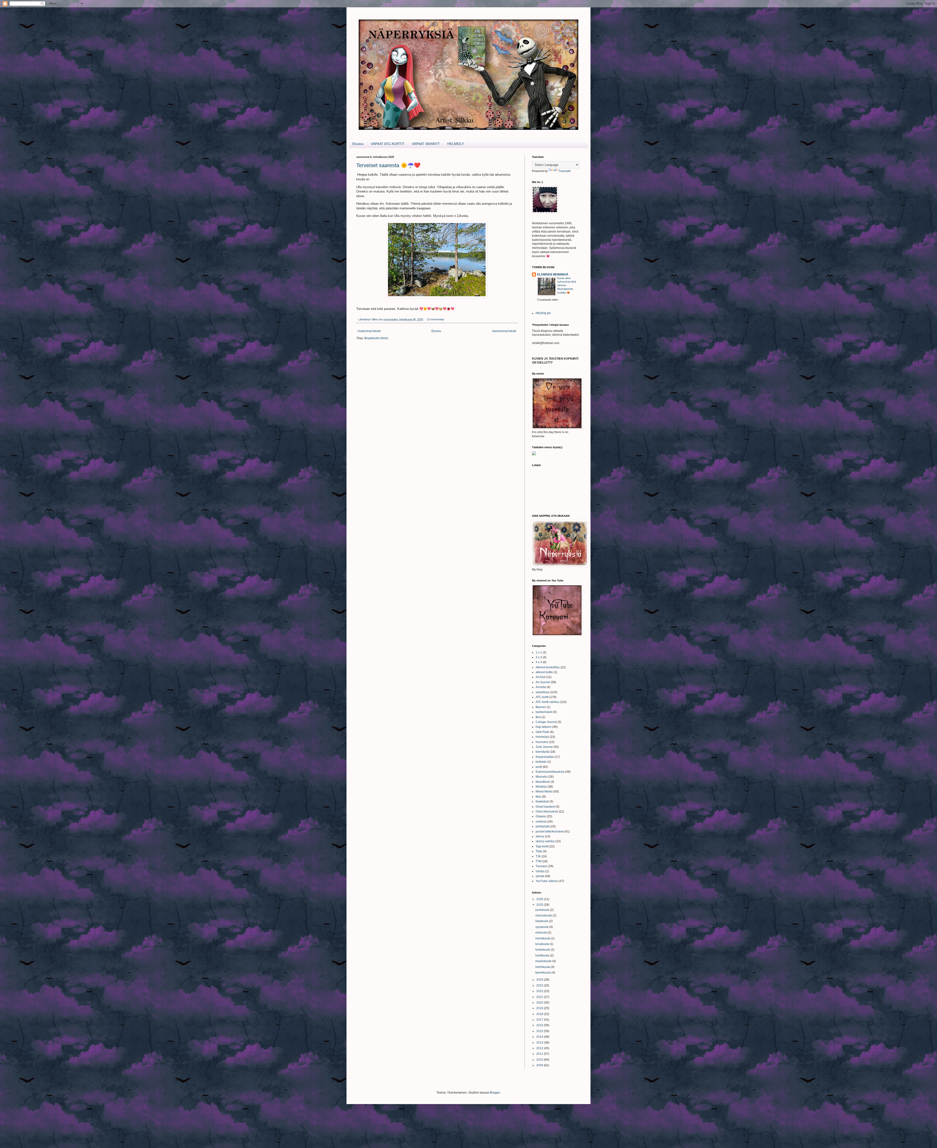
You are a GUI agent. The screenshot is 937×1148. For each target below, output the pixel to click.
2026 (540, 899)
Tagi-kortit (542, 846)
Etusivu (358, 144)
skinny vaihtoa (545, 841)
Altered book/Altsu (548, 667)
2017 (540, 1019)
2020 (540, 1002)
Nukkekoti (542, 801)
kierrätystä (542, 751)
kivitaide (541, 761)
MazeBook (543, 781)
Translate (564, 171)
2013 (540, 1042)
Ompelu (541, 816)
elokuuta (541, 932)
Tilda (539, 851)
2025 (540, 904)
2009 (540, 1065)
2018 (540, 1014)
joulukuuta (542, 910)
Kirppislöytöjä (545, 757)
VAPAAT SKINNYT (426, 144)
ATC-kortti (542, 697)
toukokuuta (543, 949)
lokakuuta (542, 921)
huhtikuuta (542, 955)
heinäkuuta (543, 938)
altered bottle (544, 672)
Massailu (542, 776)
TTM (538, 861)
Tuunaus (541, 866)
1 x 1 (539, 652)
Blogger (495, 1092)
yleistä (540, 876)
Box (538, 717)
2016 (540, 1025)
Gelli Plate (542, 732)
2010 (540, 1059)
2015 (540, 1031)
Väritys (540, 871)
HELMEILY (455, 144)
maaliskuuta (543, 961)
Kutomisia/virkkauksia (550, 771)
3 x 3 (539, 657)
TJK (538, 856)
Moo (538, 796)
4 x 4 (539, 662)
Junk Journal (544, 747)
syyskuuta (542, 927)
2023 (540, 985)
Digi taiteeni (543, 727)
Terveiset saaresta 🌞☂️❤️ (388, 165)
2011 (540, 1054)
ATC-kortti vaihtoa (547, 702)
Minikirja (541, 786)
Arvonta (541, 687)
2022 (540, 991)
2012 (540, 1048)
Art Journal (543, 682)
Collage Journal (546, 722)
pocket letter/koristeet (550, 831)
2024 (540, 979)
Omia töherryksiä (547, 811)
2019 (540, 1008)
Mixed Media (544, 791)
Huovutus (542, 742)
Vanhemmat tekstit (504, 331)
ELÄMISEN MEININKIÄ (552, 274)
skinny (540, 836)
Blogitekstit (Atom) (376, 338)
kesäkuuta (542, 944)
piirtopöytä (543, 826)
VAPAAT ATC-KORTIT (388, 144)
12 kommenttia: (436, 319)
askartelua (543, 692)
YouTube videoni (547, 881)
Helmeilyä (542, 737)
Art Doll (540, 677)
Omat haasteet (545, 806)
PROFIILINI (543, 313)
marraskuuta (544, 915)
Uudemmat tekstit (368, 331)
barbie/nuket (544, 712)
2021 (540, 997)
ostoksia (541, 821)
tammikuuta (543, 972)
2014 (540, 1036)
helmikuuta (543, 967)
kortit (539, 767)
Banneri (541, 707)
